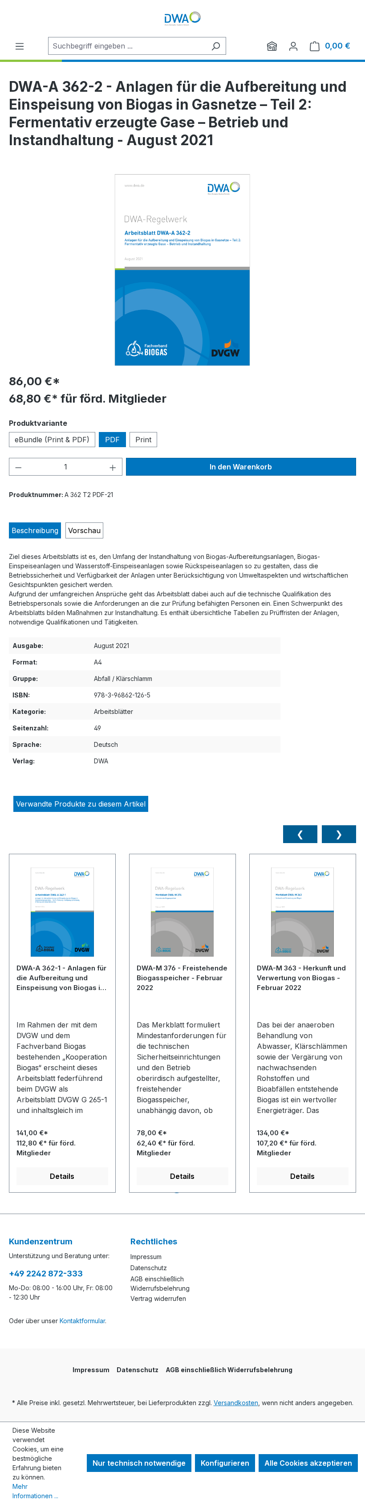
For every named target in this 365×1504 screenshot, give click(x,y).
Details (62, 1176)
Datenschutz (148, 1268)
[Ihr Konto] (293, 46)
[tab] (35, 530)
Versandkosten (236, 1402)
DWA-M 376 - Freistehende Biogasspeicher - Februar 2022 (182, 978)
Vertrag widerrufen (158, 1298)
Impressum (146, 1256)
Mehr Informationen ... (35, 1491)
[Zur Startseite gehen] (182, 18)
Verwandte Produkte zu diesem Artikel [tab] (81, 803)
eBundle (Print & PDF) (52, 439)
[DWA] (272, 46)
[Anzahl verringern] (18, 467)
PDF (112, 439)
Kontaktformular (82, 1321)
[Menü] (19, 46)
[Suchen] (215, 46)
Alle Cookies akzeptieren (308, 1463)
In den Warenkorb (241, 466)
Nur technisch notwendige (139, 1463)
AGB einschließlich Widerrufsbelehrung (229, 1370)
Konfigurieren (225, 1463)
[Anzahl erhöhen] (113, 467)
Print (143, 439)
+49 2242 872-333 (46, 1273)
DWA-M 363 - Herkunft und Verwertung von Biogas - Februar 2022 (301, 978)
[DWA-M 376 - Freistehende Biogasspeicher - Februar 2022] (182, 915)
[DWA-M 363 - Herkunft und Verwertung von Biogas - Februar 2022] (303, 915)
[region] (182, 270)
